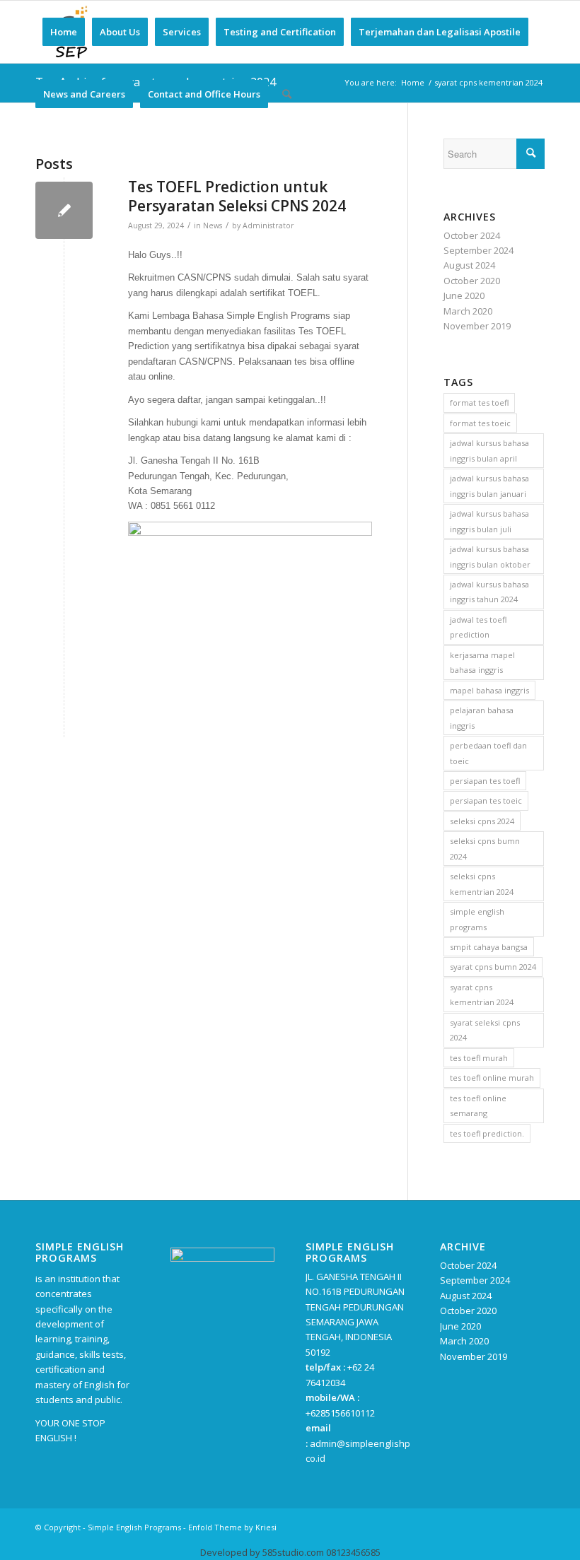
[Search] (286, 94)
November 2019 (477, 325)
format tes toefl (479, 402)
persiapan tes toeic (486, 800)
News (212, 225)
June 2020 (464, 295)
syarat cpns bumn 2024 (493, 966)
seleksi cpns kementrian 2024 (482, 883)
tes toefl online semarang (478, 1105)
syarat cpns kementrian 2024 (482, 994)
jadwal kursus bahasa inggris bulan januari (489, 485)
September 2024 (478, 250)
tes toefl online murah (492, 1077)
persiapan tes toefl (485, 780)
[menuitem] (63, 32)
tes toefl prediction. (487, 1133)
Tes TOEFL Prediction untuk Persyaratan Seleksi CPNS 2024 (237, 196)
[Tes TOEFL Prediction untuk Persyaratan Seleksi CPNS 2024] (64, 210)
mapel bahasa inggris (489, 690)
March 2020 (467, 311)
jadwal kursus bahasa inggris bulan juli (489, 521)
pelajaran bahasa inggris (482, 717)
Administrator (268, 225)
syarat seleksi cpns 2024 (485, 1030)
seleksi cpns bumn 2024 (485, 848)
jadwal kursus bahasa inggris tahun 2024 (489, 591)
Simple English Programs (134, 1527)
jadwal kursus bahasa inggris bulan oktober (490, 556)
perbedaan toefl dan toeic (488, 753)
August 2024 (469, 265)
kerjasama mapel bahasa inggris (482, 662)
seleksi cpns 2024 (482, 821)
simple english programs (477, 919)
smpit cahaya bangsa (489, 947)
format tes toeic (480, 423)
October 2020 (471, 280)
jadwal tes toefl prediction (478, 627)
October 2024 (471, 235)
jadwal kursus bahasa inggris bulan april (489, 450)
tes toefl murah (479, 1057)
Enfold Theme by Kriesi (232, 1527)
